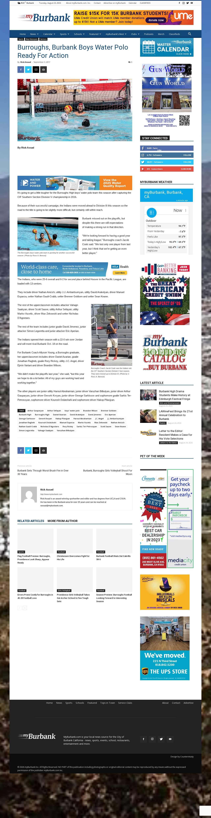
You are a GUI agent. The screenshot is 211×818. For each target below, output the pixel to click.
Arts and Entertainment (170, 429)
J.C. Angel (99, 418)
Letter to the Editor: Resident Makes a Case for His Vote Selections (175, 461)
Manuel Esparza (67, 422)
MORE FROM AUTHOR (62, 521)
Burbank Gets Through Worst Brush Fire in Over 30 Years (43, 472)
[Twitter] (187, 3)
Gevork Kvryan (45, 418)
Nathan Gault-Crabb (28, 426)
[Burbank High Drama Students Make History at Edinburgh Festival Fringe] (148, 421)
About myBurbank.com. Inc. (78, 3)
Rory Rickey (68, 426)
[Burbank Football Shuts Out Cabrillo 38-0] (114, 541)
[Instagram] (183, 3)
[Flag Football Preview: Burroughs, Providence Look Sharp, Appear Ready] (35, 541)
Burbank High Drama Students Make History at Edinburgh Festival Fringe (174, 421)
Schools (78, 34)
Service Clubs (125, 778)
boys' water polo (72, 410)
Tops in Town (107, 778)
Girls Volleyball (64, 590)
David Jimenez (94, 414)
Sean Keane (120, 426)
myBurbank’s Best (115, 34)
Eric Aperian (110, 414)
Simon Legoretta (26, 430)
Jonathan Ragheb (27, 422)
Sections (43, 39)
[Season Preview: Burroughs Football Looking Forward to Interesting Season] (114, 579)
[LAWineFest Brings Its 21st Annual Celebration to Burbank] (148, 442)
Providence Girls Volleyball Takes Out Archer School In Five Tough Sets (73, 598)
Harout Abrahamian (82, 418)
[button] (190, 34)
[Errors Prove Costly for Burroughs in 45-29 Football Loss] (35, 579)
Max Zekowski (100, 422)
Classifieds (174, 34)
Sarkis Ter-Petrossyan (87, 426)
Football (61, 552)
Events (163, 449)
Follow (187, 155)
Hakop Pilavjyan (63, 418)
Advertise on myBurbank (115, 3)
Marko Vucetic (84, 422)
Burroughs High (42, 414)
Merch (161, 34)
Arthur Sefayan (54, 410)
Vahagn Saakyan (45, 430)
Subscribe (186, 169)
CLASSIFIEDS (145, 3)
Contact (97, 3)
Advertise (189, 778)
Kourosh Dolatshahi (47, 422)
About (165, 778)
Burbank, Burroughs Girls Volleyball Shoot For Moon (107, 472)
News (33, 34)
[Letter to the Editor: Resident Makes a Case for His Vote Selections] (148, 459)
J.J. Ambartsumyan (115, 418)
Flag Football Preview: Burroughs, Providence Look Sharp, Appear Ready (33, 559)
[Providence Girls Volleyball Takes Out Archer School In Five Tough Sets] (75, 579)
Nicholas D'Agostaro (50, 426)
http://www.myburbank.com (51, 494)
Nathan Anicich (117, 422)
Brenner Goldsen (108, 410)
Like (159, 150)
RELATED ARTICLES (30, 521)
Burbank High (25, 414)
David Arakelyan (77, 414)
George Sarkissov (27, 418)
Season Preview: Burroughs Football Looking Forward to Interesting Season (114, 598)
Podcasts (148, 34)
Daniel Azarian (59, 414)
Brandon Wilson (90, 410)
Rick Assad (25, 62)
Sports (63, 34)
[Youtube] (192, 3)
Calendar (133, 3)
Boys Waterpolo (31, 39)
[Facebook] (179, 3)
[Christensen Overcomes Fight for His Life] (75, 541)
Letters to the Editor (168, 469)
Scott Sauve (106, 426)
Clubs (134, 34)
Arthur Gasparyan (36, 410)
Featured (93, 34)
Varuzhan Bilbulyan (65, 430)
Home (23, 34)
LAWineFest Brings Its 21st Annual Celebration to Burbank (176, 441)
